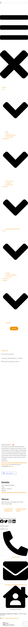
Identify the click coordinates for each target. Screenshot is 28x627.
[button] (14, 48)
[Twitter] (6, 521)
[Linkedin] (14, 521)
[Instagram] (10, 521)
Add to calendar (9, 473)
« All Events (4, 350)
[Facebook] (2, 521)
